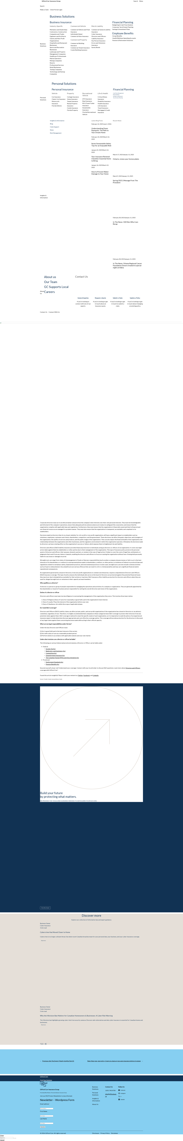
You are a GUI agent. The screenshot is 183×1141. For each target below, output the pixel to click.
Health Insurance (103, 103)
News (52, 130)
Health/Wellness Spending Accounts (124, 38)
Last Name (43, 1119)
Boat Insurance (87, 101)
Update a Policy (135, 298)
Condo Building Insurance (79, 50)
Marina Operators (55, 58)
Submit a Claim (118, 298)
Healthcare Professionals (58, 56)
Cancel (2, 1140)
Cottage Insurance (73, 97)
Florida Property (72, 110)
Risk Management (55, 133)
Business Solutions (62, 16)
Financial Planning (122, 22)
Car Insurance (56, 97)
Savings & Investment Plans (121, 29)
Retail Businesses (55, 67)
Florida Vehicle (57, 106)
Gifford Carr (44, 1076)
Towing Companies (56, 69)
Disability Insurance (104, 101)
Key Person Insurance (98, 41)
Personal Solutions (64, 83)
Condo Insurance (72, 108)
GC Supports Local (56, 287)
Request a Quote (100, 298)
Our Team (50, 282)
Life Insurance (102, 106)
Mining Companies (56, 61)
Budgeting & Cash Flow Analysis (122, 25)
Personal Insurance (62, 89)
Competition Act (51, 653)
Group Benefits (117, 36)
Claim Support (54, 127)
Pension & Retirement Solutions (122, 40)
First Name (43, 1111)
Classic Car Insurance (58, 99)
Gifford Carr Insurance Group (51, 1)
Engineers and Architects (58, 36)
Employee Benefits (122, 33)
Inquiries (86, 298)
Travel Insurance (103, 108)
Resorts (52, 63)
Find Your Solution (46, 1080)
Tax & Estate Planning (118, 97)
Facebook (86, 675)
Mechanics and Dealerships (58, 30)
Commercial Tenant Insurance (80, 48)
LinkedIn (96, 675)
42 (46, 1043)
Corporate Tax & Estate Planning (122, 27)
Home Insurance (72, 99)
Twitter (80, 675)
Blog (51, 124)
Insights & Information (57, 120)
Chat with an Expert (45, 907)
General (80, 298)
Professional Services (57, 65)
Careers (49, 292)
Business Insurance (61, 22)
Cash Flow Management (118, 93)
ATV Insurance (87, 99)
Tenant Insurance (72, 101)
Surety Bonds (96, 47)
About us (50, 277)
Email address (45, 1104)
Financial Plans (116, 94)
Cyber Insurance (97, 34)
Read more (43, 940)
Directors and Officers (133, 668)
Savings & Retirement (118, 96)
